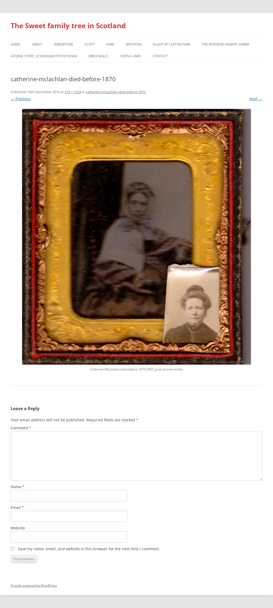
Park (110, 44)
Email (17, 507)
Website (18, 528)
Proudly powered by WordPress (34, 585)
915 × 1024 (73, 91)
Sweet (37, 44)
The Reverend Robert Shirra (225, 44)
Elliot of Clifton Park (171, 44)
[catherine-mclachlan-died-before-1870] (136, 237)
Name (18, 486)
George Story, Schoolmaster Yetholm (44, 56)
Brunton (133, 44)
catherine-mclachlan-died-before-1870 (116, 91)
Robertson (63, 44)
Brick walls (98, 56)
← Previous (21, 98)
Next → (255, 98)
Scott (90, 44)
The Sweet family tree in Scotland (68, 25)
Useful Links (130, 56)
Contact (160, 56)
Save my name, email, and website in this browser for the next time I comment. (89, 548)
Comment (21, 427)
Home (15, 44)
